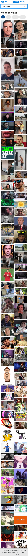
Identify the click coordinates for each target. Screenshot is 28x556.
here (24, 554)
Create (16, 1)
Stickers (15, 17)
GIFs (8, 17)
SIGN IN (22, 1)
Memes (22, 17)
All (3, 17)
